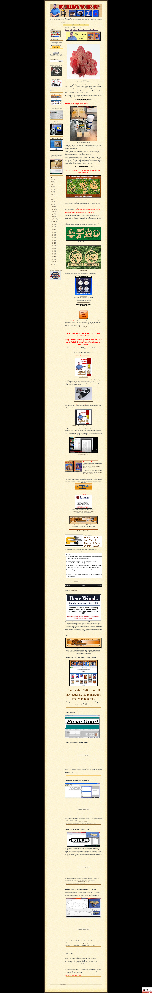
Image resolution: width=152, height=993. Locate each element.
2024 (52, 264)
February (54, 208)
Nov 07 (53, 232)
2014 (52, 191)
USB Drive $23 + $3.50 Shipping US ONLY (83, 401)
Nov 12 (53, 239)
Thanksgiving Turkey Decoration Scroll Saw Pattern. (81, 30)
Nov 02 (53, 226)
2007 (52, 179)
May (53, 213)
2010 (52, 184)
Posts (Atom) (74, 590)
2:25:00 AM (76, 581)
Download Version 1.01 (83, 881)
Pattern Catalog (67, 25)
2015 (52, 192)
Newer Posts (67, 585)
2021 (52, 203)
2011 (52, 186)
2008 (52, 181)
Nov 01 (53, 224)
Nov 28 (53, 256)
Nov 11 (53, 237)
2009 (52, 182)
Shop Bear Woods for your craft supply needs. (83, 511)
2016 (52, 194)
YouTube (86, 25)
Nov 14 (53, 242)
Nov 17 (53, 247)
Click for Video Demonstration (92, 472)
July (53, 216)
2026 (52, 268)
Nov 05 (53, 231)
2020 (52, 201)
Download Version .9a (83, 944)
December (54, 261)
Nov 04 (53, 229)
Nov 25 (53, 254)
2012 (52, 187)
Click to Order (83, 199)
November (54, 223)
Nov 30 (53, 259)
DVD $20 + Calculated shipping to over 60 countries (83, 425)
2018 (52, 198)
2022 (52, 204)
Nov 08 (53, 234)
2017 (52, 196)
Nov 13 (53, 240)
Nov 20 (53, 250)
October (54, 221)
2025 (52, 266)
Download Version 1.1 (83, 821)
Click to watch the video (83, 454)
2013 (52, 189)
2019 (52, 199)
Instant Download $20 (83, 377)
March (53, 209)
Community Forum (77, 25)
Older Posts (99, 585)
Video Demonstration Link (83, 302)
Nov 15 (53, 243)
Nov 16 (53, 245)
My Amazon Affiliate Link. (83, 531)
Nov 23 (53, 253)
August (53, 218)
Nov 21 (53, 251)
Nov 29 (53, 258)
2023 (52, 263)
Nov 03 (53, 228)
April (53, 211)
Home (83, 585)
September (54, 219)
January (53, 206)
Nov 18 (53, 248)
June (53, 214)
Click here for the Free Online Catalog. (83, 705)
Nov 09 (53, 235)
